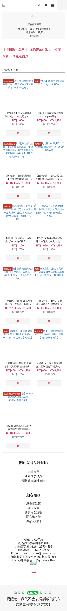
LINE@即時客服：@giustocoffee (33, 560)
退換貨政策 (33, 503)
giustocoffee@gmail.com (39, 553)
